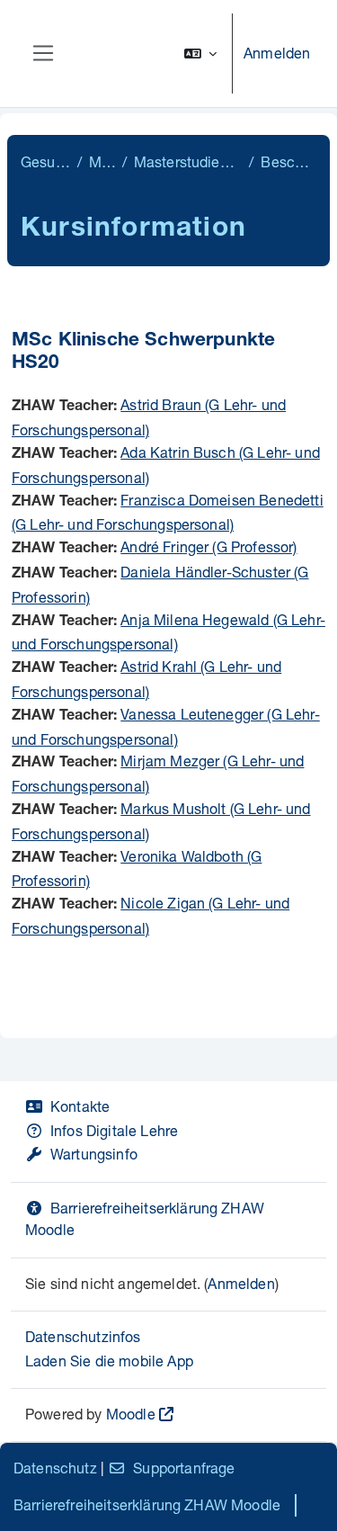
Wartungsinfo (93, 1153)
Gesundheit (45, 161)
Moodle (130, 1413)
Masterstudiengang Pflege (188, 161)
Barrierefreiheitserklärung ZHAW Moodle (146, 1504)
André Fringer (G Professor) (208, 546)
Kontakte (80, 1106)
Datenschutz (55, 1467)
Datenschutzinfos (83, 1336)
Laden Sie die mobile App (109, 1360)
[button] (200, 53)
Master (101, 161)
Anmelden (277, 52)
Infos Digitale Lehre (114, 1130)
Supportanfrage (184, 1467)
